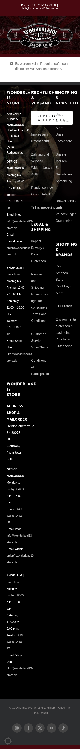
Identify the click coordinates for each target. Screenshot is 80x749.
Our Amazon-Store (62, 272)
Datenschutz (40, 141)
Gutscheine (64, 221)
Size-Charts (39, 347)
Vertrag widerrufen (52, 118)
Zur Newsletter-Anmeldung (64, 174)
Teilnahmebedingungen (47, 207)
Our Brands (64, 306)
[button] (8, 741)
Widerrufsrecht (41, 167)
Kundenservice (42, 187)
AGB (34, 174)
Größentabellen (42, 194)
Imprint (36, 241)
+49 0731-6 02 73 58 (43, 5)
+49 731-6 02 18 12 (15, 642)
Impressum (39, 134)
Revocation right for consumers (39, 300)
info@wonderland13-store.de (40, 8)
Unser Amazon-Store (62, 121)
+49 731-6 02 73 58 (14, 516)
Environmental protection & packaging (66, 325)
